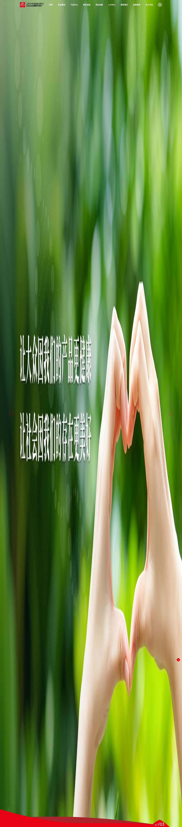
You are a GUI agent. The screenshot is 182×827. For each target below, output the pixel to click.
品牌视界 (136, 4)
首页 (51, 4)
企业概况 (61, 4)
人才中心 (112, 4)
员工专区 (149, 4)
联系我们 (124, 4)
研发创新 (99, 4)
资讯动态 (86, 4)
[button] (11, 413)
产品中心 (74, 4)
